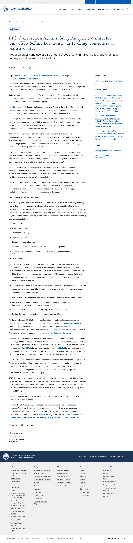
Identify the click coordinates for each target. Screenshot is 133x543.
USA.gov (78, 538)
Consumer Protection (22, 76)
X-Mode (29, 348)
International (38, 498)
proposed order (21, 95)
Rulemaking (15, 487)
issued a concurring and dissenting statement (52, 333)
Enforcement (15, 467)
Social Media (84, 495)
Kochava (73, 341)
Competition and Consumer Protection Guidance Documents (18, 503)
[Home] (18, 10)
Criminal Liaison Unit (18, 517)
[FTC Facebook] (109, 539)
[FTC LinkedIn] (118, 539)
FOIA (42, 538)
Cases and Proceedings (19, 470)
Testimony (37, 492)
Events (82, 473)
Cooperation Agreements (42, 476)
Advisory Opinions (40, 473)
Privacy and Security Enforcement (108, 151)
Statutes (13, 490)
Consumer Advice (63, 470)
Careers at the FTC (109, 493)
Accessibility (35, 538)
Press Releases (42, 22)
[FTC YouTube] (121, 539)
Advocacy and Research (42, 470)
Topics (82, 479)
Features (83, 476)
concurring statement (72, 323)
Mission (106, 470)
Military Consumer (63, 473)
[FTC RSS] (125, 539)
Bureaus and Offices (110, 482)
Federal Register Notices (42, 479)
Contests (83, 483)
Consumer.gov (62, 476)
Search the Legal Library (122, 2)
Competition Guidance (64, 483)
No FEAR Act (50, 538)
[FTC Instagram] (112, 539)
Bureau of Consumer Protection (45, 76)
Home (11, 22)
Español (81, 2)
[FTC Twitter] (115, 538)
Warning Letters (16, 508)
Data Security (32, 78)
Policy (36, 467)
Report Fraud (90, 2)
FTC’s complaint (18, 107)
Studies (36, 489)
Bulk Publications (63, 486)
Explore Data (84, 492)
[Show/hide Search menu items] (127, 9)
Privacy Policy (11, 538)
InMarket (61, 348)
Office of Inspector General (65, 538)
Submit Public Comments (104, 2)
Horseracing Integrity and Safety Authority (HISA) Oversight (18, 496)
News (32, 22)
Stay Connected (85, 486)
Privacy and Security (17, 78)
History (105, 473)
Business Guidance (63, 479)
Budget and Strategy (110, 485)
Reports (36, 483)
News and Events (21, 22)
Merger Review (16, 478)
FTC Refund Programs (18, 520)
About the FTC (108, 467)
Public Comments (40, 486)
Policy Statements (40, 495)
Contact (106, 496)
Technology (64, 76)
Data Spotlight (85, 489)
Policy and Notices (23, 538)
